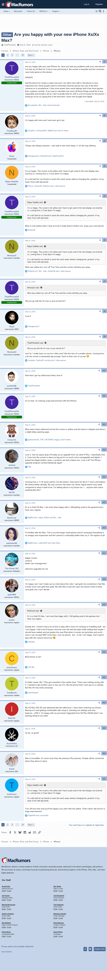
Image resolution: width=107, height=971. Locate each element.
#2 (105, 115)
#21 (104, 677)
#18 (104, 579)
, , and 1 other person (46, 186)
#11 (104, 396)
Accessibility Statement (23, 946)
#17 (104, 553)
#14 (104, 477)
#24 (104, 753)
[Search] (100, 11)
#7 (105, 281)
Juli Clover (6, 895)
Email (3, 891)
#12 (104, 424)
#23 (104, 728)
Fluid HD (9, 952)
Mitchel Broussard (8, 905)
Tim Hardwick (59, 905)
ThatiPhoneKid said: (35, 343)
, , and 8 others (49, 440)
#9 (105, 337)
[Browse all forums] (96, 11)
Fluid (3, 952)
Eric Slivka (57, 886)
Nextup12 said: (33, 288)
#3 (105, 141)
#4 (105, 166)
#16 (104, 528)
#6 (105, 240)
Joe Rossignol (59, 895)
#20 (104, 652)
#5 (105, 196)
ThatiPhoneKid (10, 45)
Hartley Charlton (8, 914)
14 (23, 55)
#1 (105, 62)
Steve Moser (6, 932)
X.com (9, 891)
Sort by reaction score (43, 45)
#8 (105, 311)
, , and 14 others (48, 131)
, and (44, 105)
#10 (104, 371)
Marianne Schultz (60, 914)
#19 (104, 605)
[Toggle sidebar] (104, 11)
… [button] (17, 55)
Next (30, 55)
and (38, 815)
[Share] (100, 62)
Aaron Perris (58, 932)
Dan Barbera (6, 923)
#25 (104, 779)
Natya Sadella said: (35, 202)
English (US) (100, 949)
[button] (3, 4)
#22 (104, 703)
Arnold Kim (6, 886)
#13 (104, 450)
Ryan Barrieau (59, 923)
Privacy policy (7, 946)
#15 (104, 502)
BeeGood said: (33, 611)
